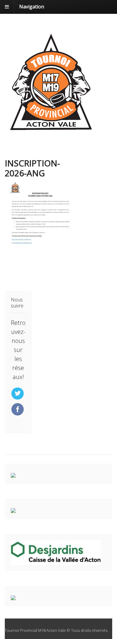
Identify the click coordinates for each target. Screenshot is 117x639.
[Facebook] (18, 409)
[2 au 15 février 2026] (51, 132)
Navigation (31, 6)
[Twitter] (18, 393)
